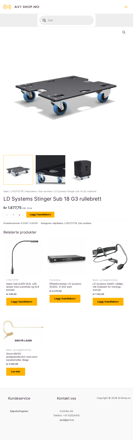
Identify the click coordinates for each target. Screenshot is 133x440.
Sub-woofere (45, 191)
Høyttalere (30, 191)
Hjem (6, 191)
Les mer (15, 371)
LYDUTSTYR (17, 191)
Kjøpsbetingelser (19, 411)
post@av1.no (67, 420)
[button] (124, 32)
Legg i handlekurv (40, 214)
